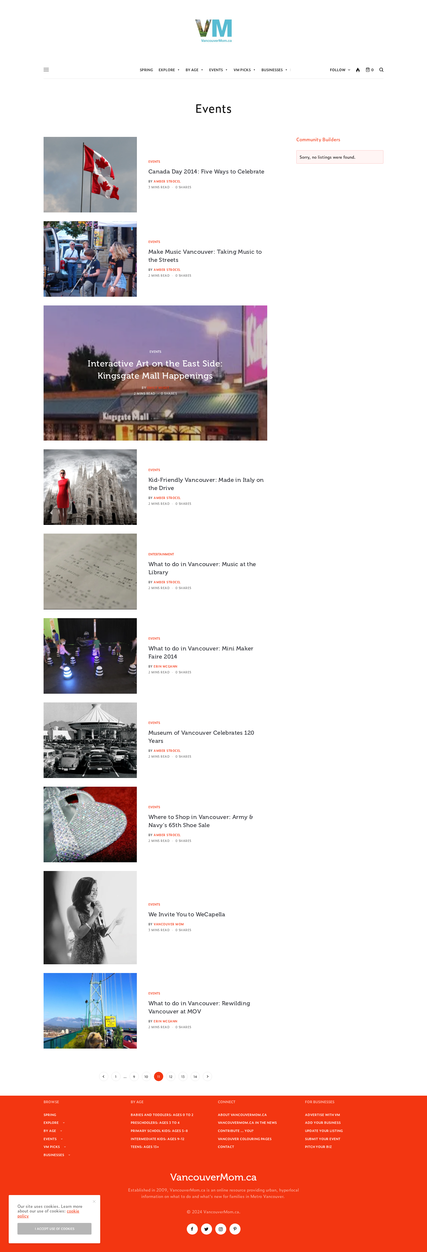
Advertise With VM (322, 1114)
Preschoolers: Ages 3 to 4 (155, 1122)
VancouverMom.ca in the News (247, 1122)
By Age (192, 69)
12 (171, 1076)
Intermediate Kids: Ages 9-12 (157, 1138)
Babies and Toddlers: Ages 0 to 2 (162, 1114)
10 (146, 1076)
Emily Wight (158, 387)
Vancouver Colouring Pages (245, 1138)
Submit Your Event (322, 1138)
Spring (146, 69)
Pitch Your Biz (318, 1146)
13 (183, 1076)
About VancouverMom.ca (242, 1114)
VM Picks (242, 69)
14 (195, 1076)
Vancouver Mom (169, 924)
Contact (226, 1146)
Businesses (272, 69)
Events (216, 69)
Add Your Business (323, 1122)
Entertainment (161, 554)
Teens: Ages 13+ (145, 1146)
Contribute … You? (236, 1130)
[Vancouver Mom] (213, 30)
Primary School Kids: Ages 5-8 (159, 1130)
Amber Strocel (167, 181)
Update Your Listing (324, 1130)
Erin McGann (165, 666)
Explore (167, 69)
